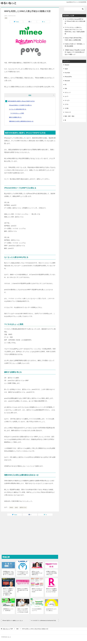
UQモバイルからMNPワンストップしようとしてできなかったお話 (22, 610)
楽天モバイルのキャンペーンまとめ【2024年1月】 (37, 590)
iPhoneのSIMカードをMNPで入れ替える (20, 105)
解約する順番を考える (15, 117)
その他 (66, 108)
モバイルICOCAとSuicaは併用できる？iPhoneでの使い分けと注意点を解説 (75, 21)
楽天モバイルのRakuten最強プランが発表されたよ (37, 573)
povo (16, 507)
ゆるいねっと (9, 3)
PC (65, 84)
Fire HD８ (67, 72)
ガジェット (68, 92)
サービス (67, 100)
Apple (66, 68)
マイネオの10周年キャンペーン (37, 609)
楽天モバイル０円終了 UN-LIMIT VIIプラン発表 (22, 590)
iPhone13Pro (68, 76)
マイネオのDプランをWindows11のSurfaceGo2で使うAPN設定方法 (45, 620)
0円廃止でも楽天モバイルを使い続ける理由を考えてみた (51, 573)
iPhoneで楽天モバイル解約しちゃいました (13, 620)
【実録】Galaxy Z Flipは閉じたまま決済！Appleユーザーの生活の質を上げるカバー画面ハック (75, 52)
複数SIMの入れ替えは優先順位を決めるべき (21, 121)
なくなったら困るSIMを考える (17, 109)
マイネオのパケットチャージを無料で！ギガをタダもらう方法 (22, 573)
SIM (6, 18)
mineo (11, 507)
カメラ (66, 96)
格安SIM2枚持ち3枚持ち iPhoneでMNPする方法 (21, 101)
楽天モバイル (23, 507)
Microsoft (67, 80)
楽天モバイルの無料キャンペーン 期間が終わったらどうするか (51, 590)
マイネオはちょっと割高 (17, 113)
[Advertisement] (30, 535)
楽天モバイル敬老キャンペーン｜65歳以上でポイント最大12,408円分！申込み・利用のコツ (8, 591)
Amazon (67, 64)
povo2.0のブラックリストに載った (51, 609)
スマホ (66, 104)
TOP (8, 629)
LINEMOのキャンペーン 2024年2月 (8, 609)
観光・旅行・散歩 (69, 116)
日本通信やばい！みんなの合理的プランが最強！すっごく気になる (8, 573)
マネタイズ (68, 112)
